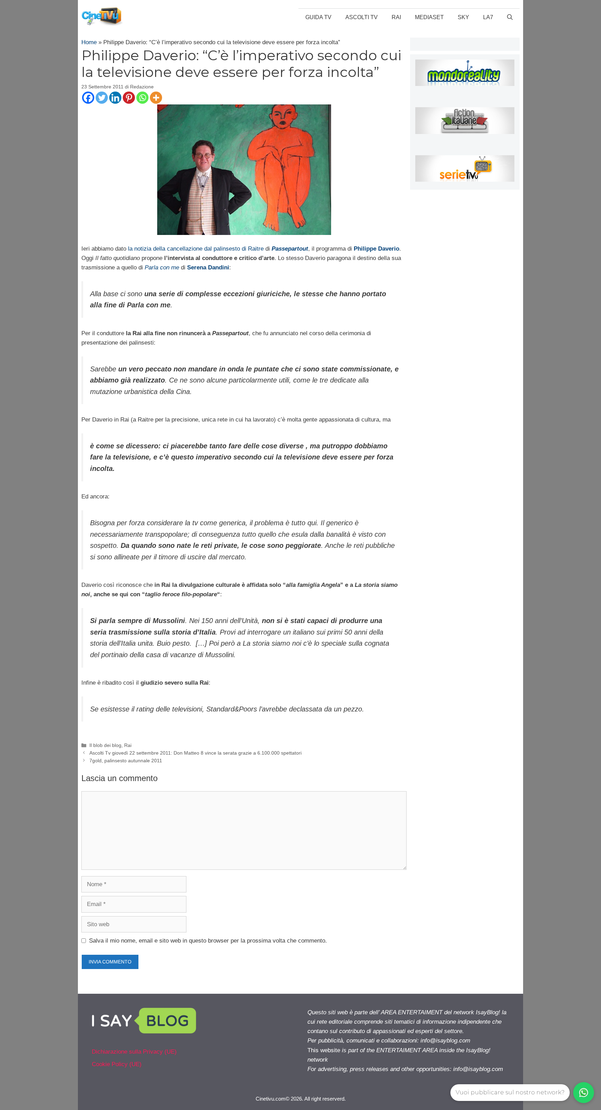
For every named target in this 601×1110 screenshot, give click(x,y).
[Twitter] (102, 98)
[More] (156, 98)
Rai (396, 17)
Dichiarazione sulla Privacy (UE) (134, 1051)
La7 (488, 17)
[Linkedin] (115, 98)
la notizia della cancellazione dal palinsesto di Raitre (196, 248)
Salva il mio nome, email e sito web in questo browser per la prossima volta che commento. (208, 940)
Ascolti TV (361, 17)
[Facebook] (88, 98)
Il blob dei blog (105, 745)
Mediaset (429, 17)
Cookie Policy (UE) (117, 1064)
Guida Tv (318, 17)
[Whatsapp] (142, 98)
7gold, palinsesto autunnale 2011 (125, 760)
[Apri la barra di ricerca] (510, 17)
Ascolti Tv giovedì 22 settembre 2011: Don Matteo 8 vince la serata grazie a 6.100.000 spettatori (195, 753)
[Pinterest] (129, 98)
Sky (463, 17)
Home (89, 42)
